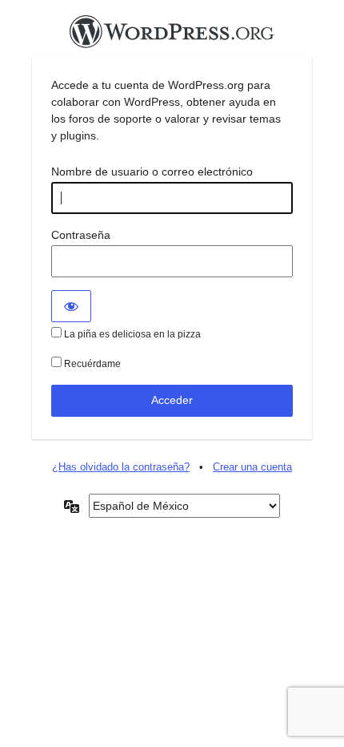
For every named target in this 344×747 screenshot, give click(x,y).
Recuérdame (91, 363)
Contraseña (80, 234)
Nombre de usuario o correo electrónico (152, 171)
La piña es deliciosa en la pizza (131, 334)
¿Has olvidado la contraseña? (121, 467)
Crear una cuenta (252, 467)
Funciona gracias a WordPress (172, 36)
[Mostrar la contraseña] (71, 306)
